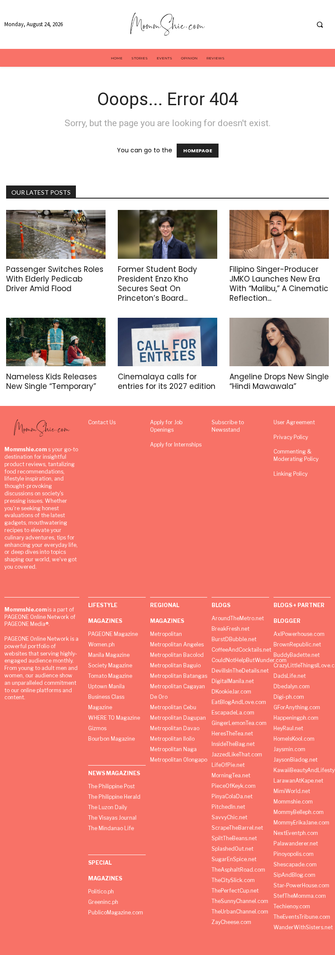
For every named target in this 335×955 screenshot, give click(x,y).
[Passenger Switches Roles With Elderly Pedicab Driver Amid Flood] (56, 234)
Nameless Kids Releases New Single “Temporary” (51, 381)
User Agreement (294, 422)
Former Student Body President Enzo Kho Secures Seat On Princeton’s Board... (157, 283)
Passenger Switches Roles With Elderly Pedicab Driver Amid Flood (54, 279)
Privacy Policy (290, 437)
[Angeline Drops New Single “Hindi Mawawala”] (279, 342)
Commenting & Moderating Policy (295, 455)
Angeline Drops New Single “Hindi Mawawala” (279, 381)
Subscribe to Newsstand (228, 426)
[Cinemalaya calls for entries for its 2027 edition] (167, 342)
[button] (320, 25)
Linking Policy (290, 474)
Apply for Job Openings (166, 426)
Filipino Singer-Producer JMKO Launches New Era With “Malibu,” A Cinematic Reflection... (278, 283)
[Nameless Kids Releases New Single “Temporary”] (56, 342)
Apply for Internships (176, 444)
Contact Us (102, 422)
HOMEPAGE (197, 150)
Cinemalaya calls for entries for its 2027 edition (166, 381)
